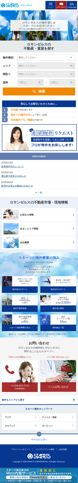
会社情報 (63, 449)
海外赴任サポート (58, 289)
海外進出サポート (19, 289)
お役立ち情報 (27, 214)
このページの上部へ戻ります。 (39, 434)
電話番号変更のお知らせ (13, 176)
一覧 (40, 192)
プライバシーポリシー (20, 449)
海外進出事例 (58, 308)
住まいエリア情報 (29, 228)
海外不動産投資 (20, 308)
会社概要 (24, 242)
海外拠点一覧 (58, 328)
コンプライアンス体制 (44, 449)
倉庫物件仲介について (12, 166)
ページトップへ (39, 439)
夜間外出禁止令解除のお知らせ (17, 186)
